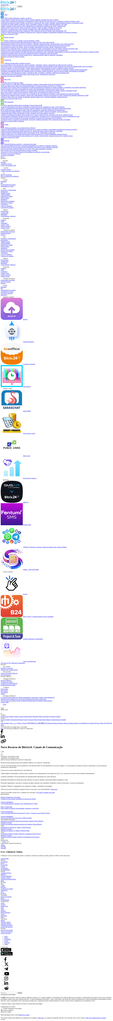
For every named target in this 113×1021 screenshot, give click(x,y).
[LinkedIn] (6, 985)
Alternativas (4, 890)
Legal (5, 936)
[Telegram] (6, 970)
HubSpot (3, 911)
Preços (2, 157)
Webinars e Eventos (6, 822)
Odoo (2, 917)
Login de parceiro (6, 933)
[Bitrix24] (8, 3)
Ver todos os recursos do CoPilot (10, 137)
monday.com (4, 906)
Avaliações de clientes (7, 889)
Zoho (2, 908)
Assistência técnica (6, 873)
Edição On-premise (6, 896)
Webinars (3, 874)
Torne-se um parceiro (7, 931)
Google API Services (6, 927)
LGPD (6, 941)
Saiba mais (41, 1018)
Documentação (5, 900)
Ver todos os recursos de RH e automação (12, 121)
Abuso (6, 944)
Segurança (7, 942)
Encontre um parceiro (7, 930)
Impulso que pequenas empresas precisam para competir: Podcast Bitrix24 (21, 824)
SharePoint (4, 916)
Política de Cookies (24, 1015)
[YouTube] (6, 975)
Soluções (3, 887)
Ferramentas (4, 862)
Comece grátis (5, 4)
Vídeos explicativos (6, 876)
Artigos (3, 885)
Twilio (2, 914)
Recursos (3, 893)
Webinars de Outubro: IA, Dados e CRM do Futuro (15, 830)
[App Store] (6, 951)
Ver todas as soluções (7, 293)
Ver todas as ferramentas (7, 155)
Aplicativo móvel (5, 922)
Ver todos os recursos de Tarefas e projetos (12, 56)
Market (3, 920)
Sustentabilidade (5, 869)
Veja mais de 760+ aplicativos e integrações (13, 663)
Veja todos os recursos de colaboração (11, 76)
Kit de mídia (4, 865)
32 (8, 842)
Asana (2, 903)
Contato (3, 866)
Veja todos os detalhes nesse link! (45, 792)
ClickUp (3, 904)
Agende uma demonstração (8, 879)
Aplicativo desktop (6, 923)
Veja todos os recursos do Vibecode (10, 153)
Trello (2, 909)
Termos (6, 938)
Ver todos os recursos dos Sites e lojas (11, 98)
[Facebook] (5, 961)
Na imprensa (4, 868)
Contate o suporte (6, 877)
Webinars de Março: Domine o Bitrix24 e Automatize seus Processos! (20, 837)
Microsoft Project (5, 912)
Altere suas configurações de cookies (95, 1018)
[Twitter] (6, 966)
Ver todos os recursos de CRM (9, 34)
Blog (2, 728)
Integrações (4, 295)
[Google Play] (7, 955)
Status (2, 881)
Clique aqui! (53, 789)
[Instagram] (6, 980)
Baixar (2, 898)
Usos (2, 892)
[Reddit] (6, 989)
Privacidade (7, 939)
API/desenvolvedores (7, 925)
